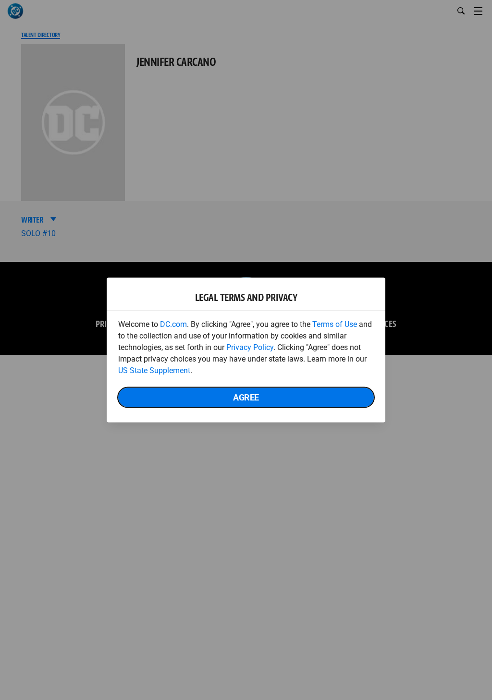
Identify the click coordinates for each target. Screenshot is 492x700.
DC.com (173, 324)
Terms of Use (334, 324)
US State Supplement (154, 370)
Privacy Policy (249, 347)
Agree (246, 397)
